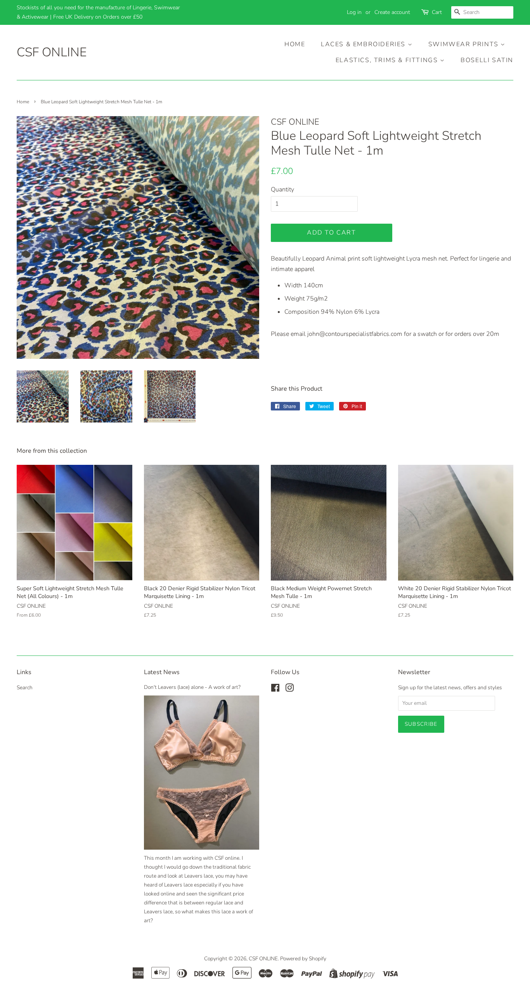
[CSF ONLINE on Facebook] (275, 689)
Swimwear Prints (464, 44)
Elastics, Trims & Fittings (388, 60)
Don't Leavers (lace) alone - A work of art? (192, 687)
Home (294, 44)
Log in (354, 12)
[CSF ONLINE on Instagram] (289, 689)
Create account (392, 12)
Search (25, 687)
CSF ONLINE (52, 52)
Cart (437, 12)
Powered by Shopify (303, 958)
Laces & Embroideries (364, 44)
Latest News (162, 672)
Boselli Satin (487, 60)
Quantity (282, 189)
